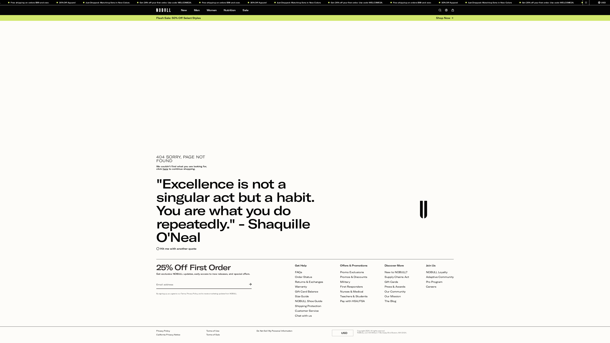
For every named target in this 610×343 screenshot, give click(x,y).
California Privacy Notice (168, 335)
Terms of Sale (213, 335)
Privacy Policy (163, 331)
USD (347, 333)
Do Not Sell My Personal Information (274, 331)
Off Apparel (64, 2)
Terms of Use (212, 331)
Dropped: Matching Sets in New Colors (104, 2)
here (165, 169)
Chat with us (303, 315)
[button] (586, 2)
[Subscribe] (249, 284)
